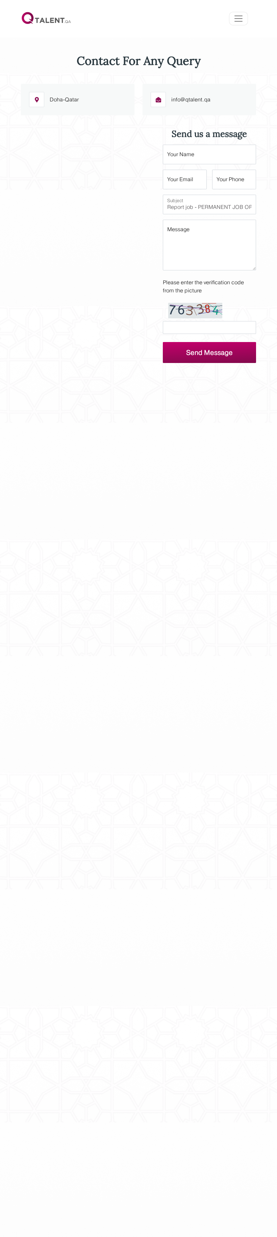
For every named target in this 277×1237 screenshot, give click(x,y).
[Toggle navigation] (238, 18)
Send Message (209, 352)
